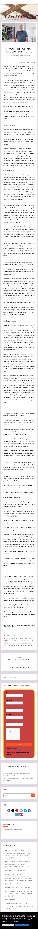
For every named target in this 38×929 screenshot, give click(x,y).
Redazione (28, 55)
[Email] (17, 814)
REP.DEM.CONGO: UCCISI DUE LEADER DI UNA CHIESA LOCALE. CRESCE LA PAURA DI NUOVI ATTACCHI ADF (18, 893)
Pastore (5, 645)
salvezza (30, 645)
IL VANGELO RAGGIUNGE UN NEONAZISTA (17, 887)
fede (25, 638)
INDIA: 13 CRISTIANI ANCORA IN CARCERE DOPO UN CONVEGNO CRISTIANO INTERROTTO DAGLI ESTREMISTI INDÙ (17, 864)
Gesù (29, 638)
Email (8, 722)
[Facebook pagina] (9, 810)
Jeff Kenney (7, 643)
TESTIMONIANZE (11, 636)
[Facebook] (29, 810)
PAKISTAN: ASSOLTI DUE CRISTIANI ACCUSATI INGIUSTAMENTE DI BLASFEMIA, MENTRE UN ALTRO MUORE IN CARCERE (18, 881)
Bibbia (13, 638)
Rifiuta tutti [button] (25, 925)
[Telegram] (21, 810)
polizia (11, 645)
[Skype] (25, 810)
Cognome (9, 700)
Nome (8, 693)
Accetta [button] (18, 925)
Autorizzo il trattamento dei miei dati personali (17, 753)
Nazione (9, 714)
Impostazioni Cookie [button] (8, 925)
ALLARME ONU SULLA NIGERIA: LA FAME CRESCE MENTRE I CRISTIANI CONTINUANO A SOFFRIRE (19, 906)
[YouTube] (17, 810)
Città (8, 707)
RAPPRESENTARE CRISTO (13, 874)
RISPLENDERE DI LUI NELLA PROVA (15, 870)
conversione (19, 638)
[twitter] (13, 810)
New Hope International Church (21, 643)
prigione (23, 645)
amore (8, 638)
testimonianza (8, 648)
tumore (16, 648)
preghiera (17, 645)
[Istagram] (21, 814)
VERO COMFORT (10, 900)
